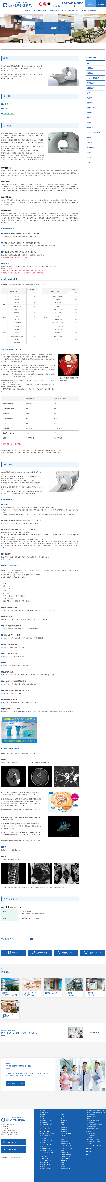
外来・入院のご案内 (40, 10)
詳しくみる (11, 1083)
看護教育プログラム (67, 1155)
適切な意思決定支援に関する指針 (96, 1110)
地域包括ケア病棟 (45, 1164)
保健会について (44, 1122)
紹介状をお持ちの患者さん (94, 1139)
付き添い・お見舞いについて (47, 1160)
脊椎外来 (15, 953)
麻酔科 (89, 122)
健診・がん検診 (91, 1133)
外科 (88, 93)
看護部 (84, 10)
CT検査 (5, 104)
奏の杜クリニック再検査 (93, 1141)
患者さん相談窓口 (45, 1135)
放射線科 (90, 142)
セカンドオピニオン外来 (46, 1153)
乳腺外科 (90, 98)
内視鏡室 (90, 137)
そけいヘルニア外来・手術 (94, 1145)
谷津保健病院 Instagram (45, 4)
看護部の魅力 (65, 1153)
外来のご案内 (43, 1139)
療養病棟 (42, 1166)
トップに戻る (102, 1179)
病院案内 (27, 10)
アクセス (42, 1126)
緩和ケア (90, 127)
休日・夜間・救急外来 (46, 1141)
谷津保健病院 (10, 1157)
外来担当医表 (43, 1147)
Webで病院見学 (66, 1159)
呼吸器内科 (90, 83)
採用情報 (93, 10)
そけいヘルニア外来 (45, 1145)
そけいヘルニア (95, 953)
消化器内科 (90, 88)
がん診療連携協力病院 (46, 1124)
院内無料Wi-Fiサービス (46, 1151)
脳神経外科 (90, 108)
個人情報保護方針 (92, 1126)
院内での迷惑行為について (94, 1128)
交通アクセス (12, 1142)
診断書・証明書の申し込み (47, 1133)
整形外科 (90, 103)
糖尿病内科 (90, 73)
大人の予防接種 (91, 1135)
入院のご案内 (43, 1156)
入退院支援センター (66, 1169)
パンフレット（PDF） (46, 1128)
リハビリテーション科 (66, 1149)
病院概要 (42, 1114)
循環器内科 (90, 68)
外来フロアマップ (45, 1149)
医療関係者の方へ (72, 10)
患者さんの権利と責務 (46, 1120)
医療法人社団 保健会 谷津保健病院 (13, 1119)
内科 (88, 63)
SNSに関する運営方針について (95, 1124)
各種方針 (42, 1118)
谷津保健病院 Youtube (40, 4)
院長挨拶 (42, 1110)
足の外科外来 (42, 953)
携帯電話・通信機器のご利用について (93, 1121)
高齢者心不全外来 (68, 953)
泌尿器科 (90, 113)
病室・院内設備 (44, 1162)
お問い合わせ (101, 4)
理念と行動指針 (44, 1112)
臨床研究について (92, 1118)
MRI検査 (6, 108)
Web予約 (90, 4)
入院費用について (45, 1158)
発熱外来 (42, 1143)
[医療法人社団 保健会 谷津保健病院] (17, 4)
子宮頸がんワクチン (92, 1137)
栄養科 (89, 152)
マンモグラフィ (8, 113)
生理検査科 (90, 147)
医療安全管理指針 (92, 1116)
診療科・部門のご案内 (56, 10)
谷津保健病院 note (49, 4)
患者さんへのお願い (45, 1168)
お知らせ (88, 1151)
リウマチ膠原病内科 (93, 78)
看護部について (66, 1157)
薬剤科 (89, 157)
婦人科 (89, 117)
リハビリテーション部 (94, 132)
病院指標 (42, 1116)
